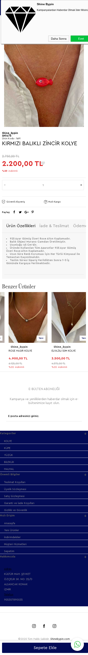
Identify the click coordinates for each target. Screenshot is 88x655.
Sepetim (9, 551)
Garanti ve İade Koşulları (19, 503)
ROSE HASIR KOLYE (14, 350)
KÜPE (7, 448)
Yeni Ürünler (11, 530)
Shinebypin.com (60, 639)
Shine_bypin (12, 346)
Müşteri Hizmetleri (15, 544)
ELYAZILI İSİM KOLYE (57, 350)
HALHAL (9, 469)
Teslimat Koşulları (14, 482)
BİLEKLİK (9, 462)
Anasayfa (9, 523)
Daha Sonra (59, 38)
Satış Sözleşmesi (14, 496)
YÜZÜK (8, 455)
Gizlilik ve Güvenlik (15, 510)
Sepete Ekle (45, 648)
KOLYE (8, 441)
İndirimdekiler (12, 537)
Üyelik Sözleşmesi (15, 489)
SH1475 (6, 135)
